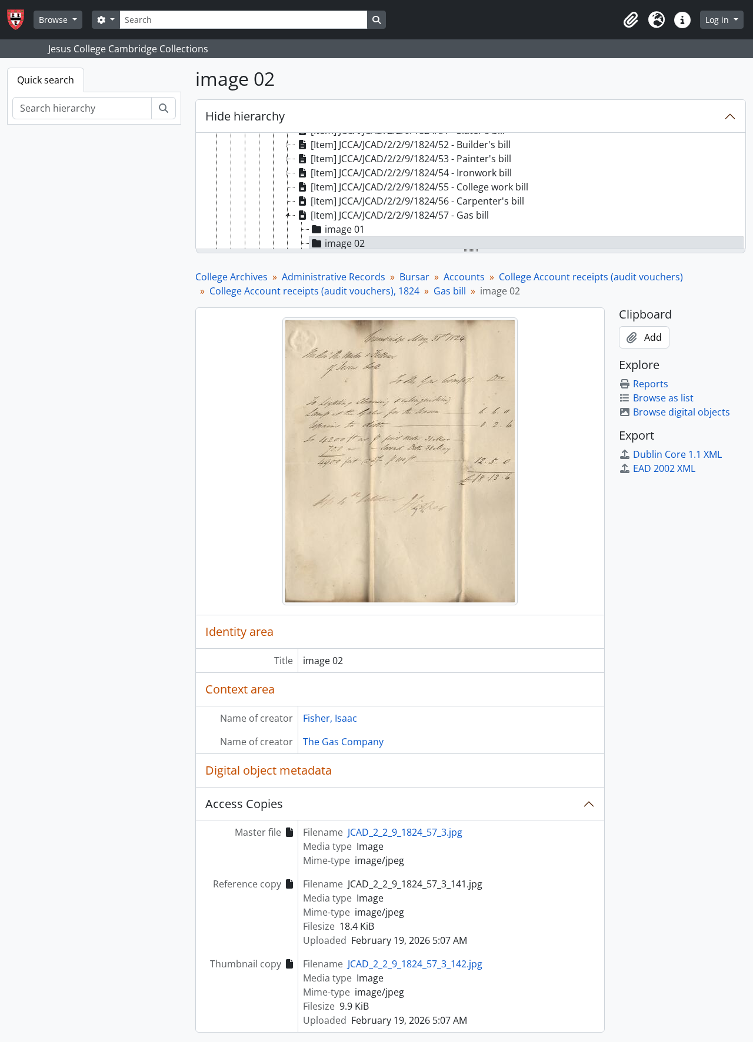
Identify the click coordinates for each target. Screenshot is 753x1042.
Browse (54, 19)
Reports (650, 383)
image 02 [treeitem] (345, 243)
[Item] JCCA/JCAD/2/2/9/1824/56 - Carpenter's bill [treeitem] (417, 201)
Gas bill (450, 290)
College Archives (231, 276)
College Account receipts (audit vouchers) (591, 276)
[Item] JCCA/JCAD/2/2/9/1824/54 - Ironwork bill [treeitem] (411, 172)
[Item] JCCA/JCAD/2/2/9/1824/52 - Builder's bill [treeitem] (411, 144)
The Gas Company (343, 741)
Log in (718, 19)
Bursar (414, 276)
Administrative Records (333, 276)
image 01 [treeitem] (345, 229)
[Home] (20, 20)
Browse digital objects (681, 412)
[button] (631, 20)
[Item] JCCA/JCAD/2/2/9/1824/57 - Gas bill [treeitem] (400, 215)
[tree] (470, 191)
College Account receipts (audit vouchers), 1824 (314, 290)
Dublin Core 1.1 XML (677, 454)
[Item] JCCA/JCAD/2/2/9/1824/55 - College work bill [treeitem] (419, 186)
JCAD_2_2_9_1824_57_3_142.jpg (415, 963)
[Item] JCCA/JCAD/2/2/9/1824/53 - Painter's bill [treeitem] (411, 158)
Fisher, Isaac (330, 718)
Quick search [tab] (45, 79)
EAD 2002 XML (664, 468)
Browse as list (663, 397)
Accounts (464, 276)
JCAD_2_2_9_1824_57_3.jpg (405, 832)
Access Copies (244, 804)
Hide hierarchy (245, 116)
